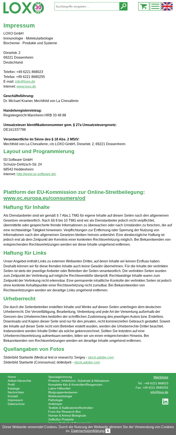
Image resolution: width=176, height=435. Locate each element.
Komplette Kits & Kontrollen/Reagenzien (75, 384)
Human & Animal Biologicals (67, 415)
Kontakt (13, 396)
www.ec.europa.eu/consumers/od (44, 198)
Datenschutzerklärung (88, 431)
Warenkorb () (143, 6)
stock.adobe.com (101, 357)
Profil (11, 384)
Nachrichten (16, 392)
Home (12, 377)
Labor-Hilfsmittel (59, 388)
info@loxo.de (25, 81)
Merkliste (160, 377)
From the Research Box (64, 411)
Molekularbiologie (60, 396)
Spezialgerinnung (60, 377)
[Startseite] (28, 8)
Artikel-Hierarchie (19, 380)
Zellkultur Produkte (61, 419)
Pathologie (55, 400)
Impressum (15, 400)
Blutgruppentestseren (62, 392)
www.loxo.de (26, 86)
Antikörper (55, 404)
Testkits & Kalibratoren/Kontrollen (70, 407)
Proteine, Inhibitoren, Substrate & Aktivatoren (78, 380)
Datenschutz (16, 404)
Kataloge (14, 388)
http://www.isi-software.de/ (36, 174)
